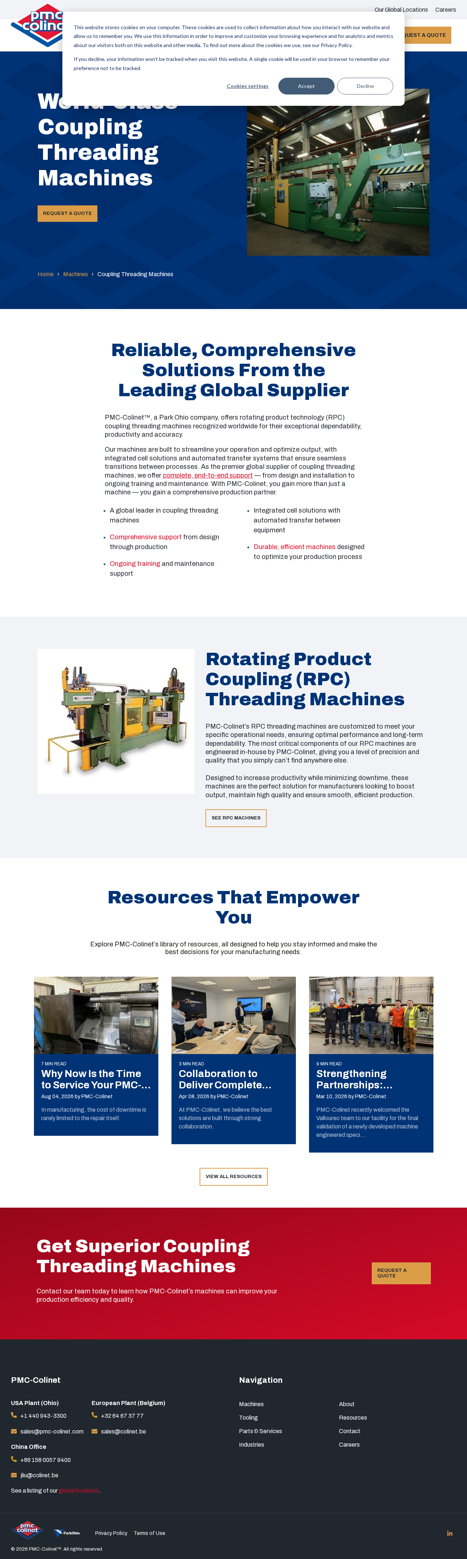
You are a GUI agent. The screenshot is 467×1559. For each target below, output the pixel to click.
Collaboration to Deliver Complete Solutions (220, 1085)
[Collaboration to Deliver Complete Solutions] (233, 1015)
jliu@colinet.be (39, 1475)
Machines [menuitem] (251, 1404)
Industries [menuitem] (251, 1445)
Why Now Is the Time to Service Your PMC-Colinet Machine (91, 1085)
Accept (306, 86)
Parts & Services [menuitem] (260, 1431)
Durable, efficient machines (295, 547)
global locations (79, 1490)
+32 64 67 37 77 (122, 1416)
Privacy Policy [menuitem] (111, 1533)
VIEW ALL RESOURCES (234, 1176)
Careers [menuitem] (445, 10)
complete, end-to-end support (208, 475)
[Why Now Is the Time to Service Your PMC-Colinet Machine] (96, 1015)
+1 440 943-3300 (43, 1416)
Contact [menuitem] (349, 1431)
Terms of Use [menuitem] (149, 1533)
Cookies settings (248, 86)
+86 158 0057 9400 (45, 1460)
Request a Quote (420, 35)
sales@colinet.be (123, 1431)
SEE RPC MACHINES (236, 818)
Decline (365, 86)
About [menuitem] (347, 1404)
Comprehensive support (146, 537)
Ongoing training (135, 563)
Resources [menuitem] (353, 1418)
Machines (75, 274)
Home (46, 274)
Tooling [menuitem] (248, 1418)
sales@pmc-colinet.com (52, 1431)
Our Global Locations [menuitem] (401, 10)
